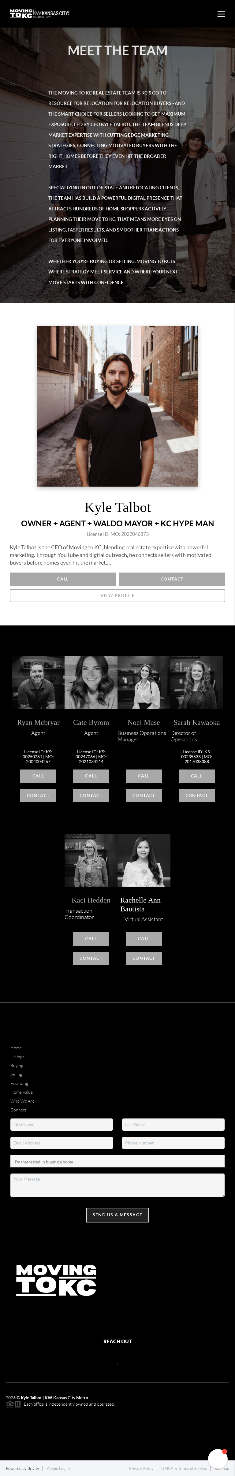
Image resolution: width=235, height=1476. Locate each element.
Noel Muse (144, 722)
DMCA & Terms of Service (184, 1468)
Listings (17, 1056)
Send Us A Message (118, 1214)
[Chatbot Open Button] (218, 1459)
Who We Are (22, 1101)
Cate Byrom (91, 722)
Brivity (33, 1468)
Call (63, 579)
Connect (18, 1109)
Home (16, 1047)
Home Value (21, 1092)
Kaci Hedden (91, 900)
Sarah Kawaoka (196, 722)
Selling (16, 1074)
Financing (19, 1083)
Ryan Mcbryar (38, 722)
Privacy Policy (141, 1468)
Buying (16, 1065)
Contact (172, 579)
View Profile (117, 595)
